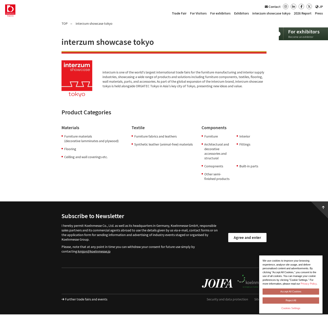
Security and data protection (227, 299)
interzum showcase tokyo (271, 13)
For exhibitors (220, 13)
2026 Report (302, 13)
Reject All (291, 300)
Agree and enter (247, 237)
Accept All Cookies (290, 291)
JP (320, 6)
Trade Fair (179, 13)
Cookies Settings (290, 308)
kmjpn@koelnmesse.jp (94, 251)
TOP (65, 23)
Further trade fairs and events (86, 299)
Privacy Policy (309, 283)
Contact (274, 6)
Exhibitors (241, 13)
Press (319, 13)
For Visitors (198, 13)
